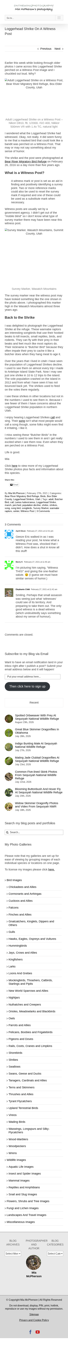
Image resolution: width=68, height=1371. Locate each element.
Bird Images (14, 880)
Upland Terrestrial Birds (23, 1108)
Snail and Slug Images (23, 1194)
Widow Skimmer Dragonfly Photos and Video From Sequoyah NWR (36, 805)
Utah (37, 499)
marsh (8, 505)
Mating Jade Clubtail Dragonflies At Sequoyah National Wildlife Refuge (37, 759)
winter (16, 511)
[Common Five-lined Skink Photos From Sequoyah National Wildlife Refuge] (9, 774)
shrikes (53, 505)
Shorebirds (15, 1052)
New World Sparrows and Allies (28, 990)
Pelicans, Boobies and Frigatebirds (31, 1032)
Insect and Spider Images (25, 1173)
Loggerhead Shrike (46, 502)
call (12, 502)
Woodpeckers (17, 1146)
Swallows (14, 1066)
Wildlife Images (16, 1160)
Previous (45, 48)
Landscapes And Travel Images (26, 1215)
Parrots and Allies (20, 1025)
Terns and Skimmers (21, 1087)
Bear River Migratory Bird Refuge (22, 496)
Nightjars (14, 997)
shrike (45, 505)
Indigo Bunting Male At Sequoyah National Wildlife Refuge (36, 745)
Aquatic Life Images (21, 1166)
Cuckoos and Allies (21, 900)
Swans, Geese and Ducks (25, 1073)
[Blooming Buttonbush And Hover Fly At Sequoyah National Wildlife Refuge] (9, 790)
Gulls (12, 931)
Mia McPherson (16, 493)
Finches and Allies (20, 914)
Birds (43, 496)
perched (17, 505)
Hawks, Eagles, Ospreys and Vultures (32, 938)
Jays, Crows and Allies (23, 952)
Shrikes (13, 1059)
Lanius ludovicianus (25, 502)
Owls (12, 1018)
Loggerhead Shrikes (23, 499)
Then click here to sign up (27, 686)
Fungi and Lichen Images (23, 1208)
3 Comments (43, 511)
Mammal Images (19, 1180)
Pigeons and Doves (21, 1039)
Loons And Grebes (20, 973)
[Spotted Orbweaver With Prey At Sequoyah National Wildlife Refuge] (9, 716)
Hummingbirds (18, 945)
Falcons (14, 907)
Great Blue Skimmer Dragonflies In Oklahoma (37, 731)
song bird (16, 508)
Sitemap (34, 1314)
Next (57, 48)
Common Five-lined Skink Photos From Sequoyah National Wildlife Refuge (36, 775)
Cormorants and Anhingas (25, 893)
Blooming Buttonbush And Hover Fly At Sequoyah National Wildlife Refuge (38, 790)
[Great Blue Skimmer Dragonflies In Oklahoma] (9, 730)
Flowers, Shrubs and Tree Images (28, 1201)
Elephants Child (23, 589)
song (7, 508)
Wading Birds (17, 1121)
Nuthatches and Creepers (25, 1004)
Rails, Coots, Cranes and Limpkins (30, 1046)
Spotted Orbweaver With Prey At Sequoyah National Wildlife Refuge (37, 717)
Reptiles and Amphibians (24, 1187)
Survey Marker (41, 508)
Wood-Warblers (18, 1139)
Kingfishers (16, 959)
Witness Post (27, 511)
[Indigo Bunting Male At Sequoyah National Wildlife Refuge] (9, 744)
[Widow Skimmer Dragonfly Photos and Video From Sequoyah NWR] (9, 804)
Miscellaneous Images (21, 1222)
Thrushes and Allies (21, 1094)
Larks (12, 966)
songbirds (27, 508)
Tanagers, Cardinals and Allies (28, 1080)
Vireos (13, 1115)
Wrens (13, 1153)
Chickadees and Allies (22, 887)
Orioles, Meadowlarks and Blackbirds (32, 1011)
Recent (34, 702)
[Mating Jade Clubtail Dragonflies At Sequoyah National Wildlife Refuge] (9, 758)
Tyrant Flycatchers (20, 1101)
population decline (31, 505)
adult (51, 499)
